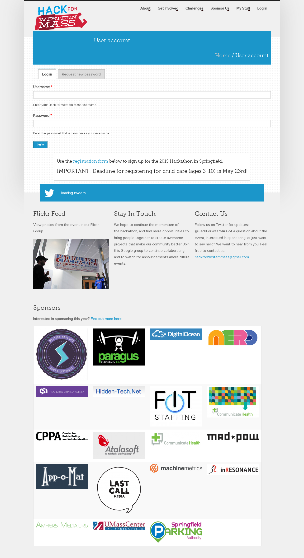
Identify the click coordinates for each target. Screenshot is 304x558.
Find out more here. (106, 319)
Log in (49, 74)
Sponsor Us (220, 8)
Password (42, 115)
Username (42, 87)
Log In (262, 8)
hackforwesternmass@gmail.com (222, 257)
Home (223, 55)
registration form (90, 161)
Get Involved (168, 8)
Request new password (81, 74)
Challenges (194, 8)
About (145, 8)
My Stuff (243, 8)
